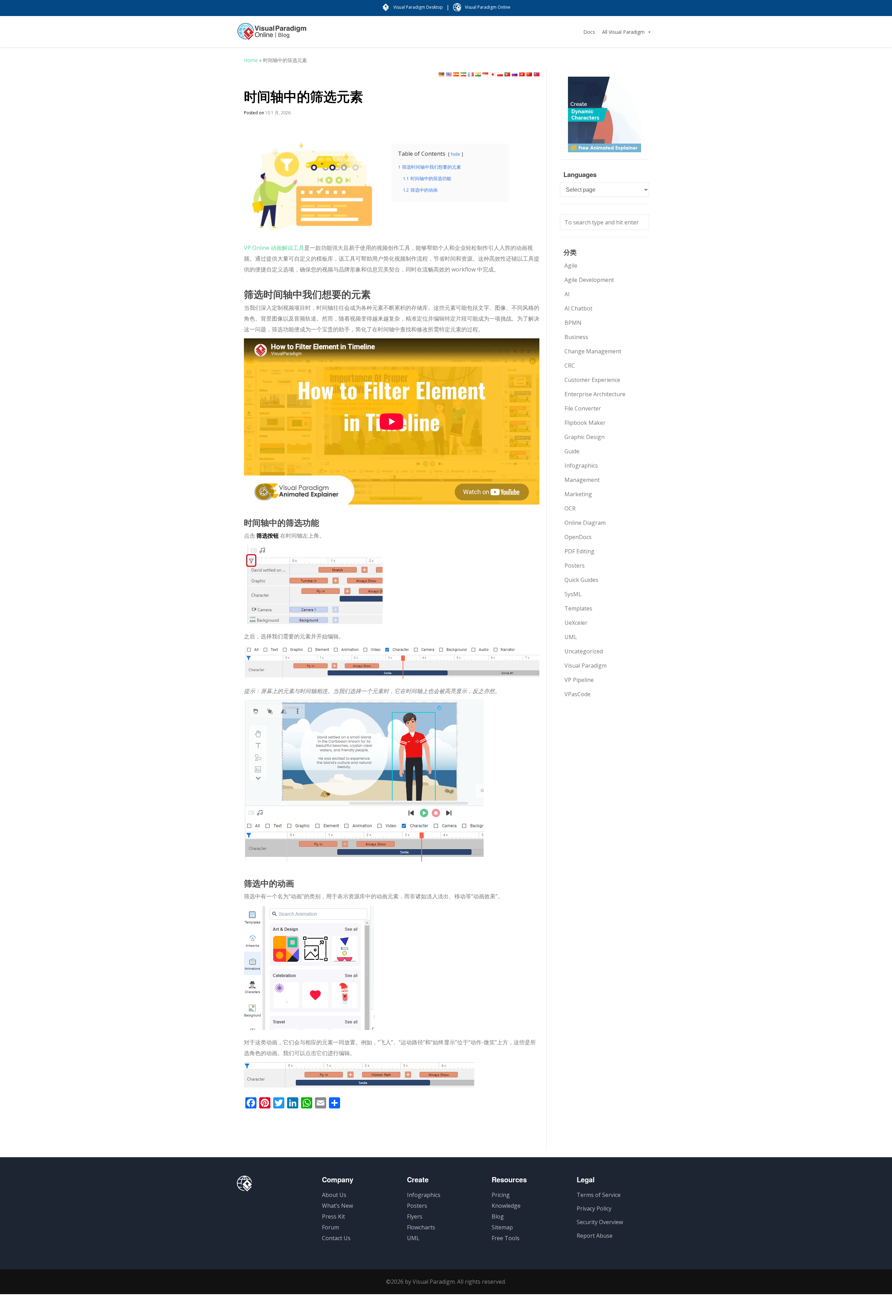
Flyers (414, 1216)
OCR (570, 508)
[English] (449, 74)
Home (251, 60)
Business (576, 337)
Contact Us (336, 1238)
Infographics (581, 465)
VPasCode (577, 694)
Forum (330, 1227)
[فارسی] (463, 74)
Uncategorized (583, 651)
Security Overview (600, 1222)
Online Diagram (585, 523)
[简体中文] (529, 74)
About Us (334, 1195)
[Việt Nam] (522, 74)
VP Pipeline (579, 680)
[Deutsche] (441, 74)
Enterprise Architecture (594, 394)
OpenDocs (578, 537)
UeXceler (575, 623)
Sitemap (502, 1227)
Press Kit (333, 1216)
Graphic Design (584, 437)
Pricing (501, 1195)
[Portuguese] (507, 74)
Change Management (592, 351)
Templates (578, 608)
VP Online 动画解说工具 (274, 248)
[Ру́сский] (514, 74)
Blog (498, 1216)
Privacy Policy (594, 1208)
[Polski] (500, 74)
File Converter (582, 408)
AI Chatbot (578, 308)
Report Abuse (595, 1235)
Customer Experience (592, 380)
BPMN (573, 323)
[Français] (471, 74)
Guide (571, 451)
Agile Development (589, 280)
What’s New (337, 1205)
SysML (573, 594)
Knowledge (506, 1205)
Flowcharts (421, 1227)
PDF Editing (579, 551)
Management (582, 480)
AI (567, 294)
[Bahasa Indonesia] (485, 74)
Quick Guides (581, 580)
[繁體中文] (536, 74)
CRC (569, 365)
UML (570, 637)
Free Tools (506, 1238)
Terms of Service (599, 1195)
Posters (574, 565)
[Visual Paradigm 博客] (272, 35)
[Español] (456, 74)
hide (455, 154)
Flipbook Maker (585, 423)
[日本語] (492, 74)
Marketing (578, 494)
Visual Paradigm (585, 665)
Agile (570, 265)
